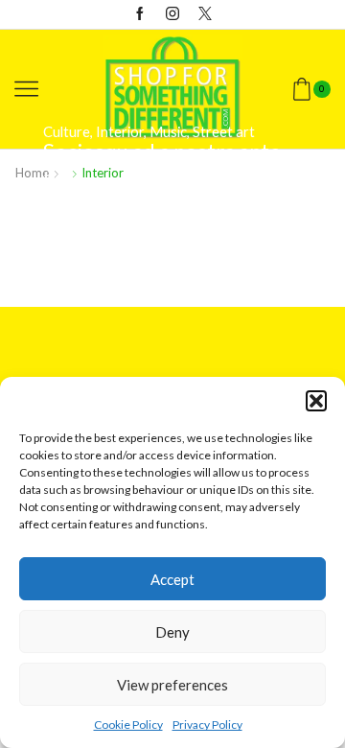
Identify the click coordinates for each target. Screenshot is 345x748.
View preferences (172, 684)
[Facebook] (140, 14)
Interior (120, 131)
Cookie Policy (128, 724)
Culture (66, 131)
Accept (172, 579)
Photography (192, 160)
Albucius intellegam (135, 238)
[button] (316, 400)
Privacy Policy (207, 724)
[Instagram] (172, 14)
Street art (224, 131)
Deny (172, 632)
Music (168, 131)
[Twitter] (205, 14)
